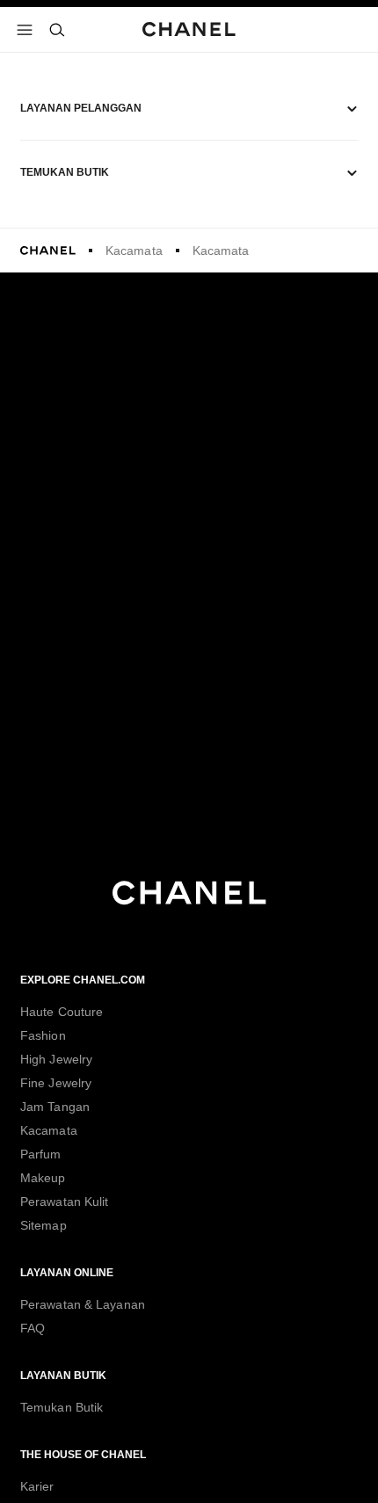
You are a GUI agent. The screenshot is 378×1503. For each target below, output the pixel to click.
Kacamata (134, 250)
